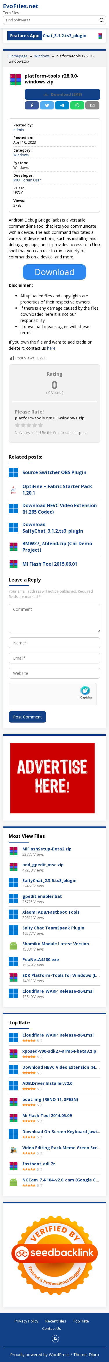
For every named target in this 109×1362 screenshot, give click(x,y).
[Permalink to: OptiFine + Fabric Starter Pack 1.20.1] (13, 489)
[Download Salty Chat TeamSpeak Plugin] (13, 929)
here (51, 348)
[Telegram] (62, 105)
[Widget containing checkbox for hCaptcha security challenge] (53, 694)
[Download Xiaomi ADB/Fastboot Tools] (13, 914)
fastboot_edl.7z (38, 1164)
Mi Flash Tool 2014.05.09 (47, 1115)
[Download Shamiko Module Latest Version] (13, 945)
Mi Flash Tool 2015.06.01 (49, 564)
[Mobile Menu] (101, 7)
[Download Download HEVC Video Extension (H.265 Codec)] (13, 1069)
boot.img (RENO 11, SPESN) (50, 1099)
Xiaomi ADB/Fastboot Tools (51, 912)
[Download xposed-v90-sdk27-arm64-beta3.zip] (13, 1053)
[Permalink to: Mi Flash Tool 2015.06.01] (13, 563)
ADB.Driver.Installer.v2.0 (47, 1083)
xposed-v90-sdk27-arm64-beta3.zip (59, 1051)
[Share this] (32, 105)
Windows (20, 154)
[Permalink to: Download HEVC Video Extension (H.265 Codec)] (13, 508)
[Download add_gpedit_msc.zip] (13, 866)
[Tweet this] (47, 105)
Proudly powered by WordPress (39, 1354)
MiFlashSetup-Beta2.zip (47, 849)
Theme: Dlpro (86, 1354)
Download (66, 94)
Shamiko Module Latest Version (55, 943)
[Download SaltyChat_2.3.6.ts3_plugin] (13, 882)
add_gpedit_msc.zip (43, 864)
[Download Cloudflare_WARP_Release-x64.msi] (13, 993)
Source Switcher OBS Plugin (54, 472)
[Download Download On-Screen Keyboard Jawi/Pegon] (13, 1133)
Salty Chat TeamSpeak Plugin (53, 928)
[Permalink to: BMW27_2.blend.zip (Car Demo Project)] (13, 546)
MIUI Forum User (27, 180)
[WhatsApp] (77, 105)
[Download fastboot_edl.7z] (13, 1166)
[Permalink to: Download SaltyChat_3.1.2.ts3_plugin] (13, 527)
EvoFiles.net (21, 6)
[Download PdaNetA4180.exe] (13, 961)
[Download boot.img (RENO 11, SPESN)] (13, 1101)
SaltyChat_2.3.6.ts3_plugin (49, 880)
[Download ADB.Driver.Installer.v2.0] (13, 1085)
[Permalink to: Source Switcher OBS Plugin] (13, 471)
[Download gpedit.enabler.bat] (13, 898)
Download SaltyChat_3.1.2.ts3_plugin (52, 527)
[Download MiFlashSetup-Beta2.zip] (13, 850)
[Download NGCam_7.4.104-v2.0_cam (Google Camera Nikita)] (13, 1182)
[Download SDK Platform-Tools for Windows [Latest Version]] (13, 977)
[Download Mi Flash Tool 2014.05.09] (13, 1117)
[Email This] (92, 105)
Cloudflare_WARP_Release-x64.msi (58, 991)
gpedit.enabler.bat (42, 896)
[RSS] (55, 1338)
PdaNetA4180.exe (40, 959)
